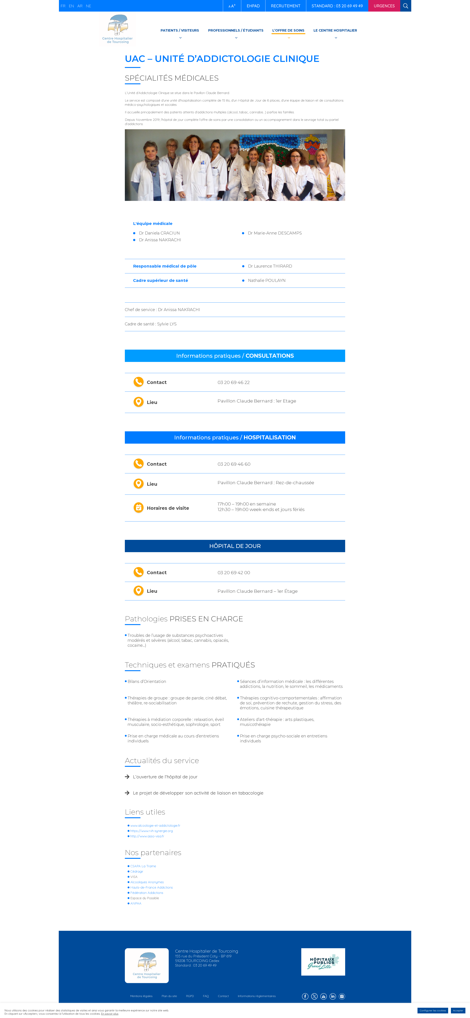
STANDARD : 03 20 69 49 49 (337, 5)
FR (63, 5)
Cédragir (136, 871)
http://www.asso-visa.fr (147, 836)
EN (71, 5)
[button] (235, 776)
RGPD (190, 996)
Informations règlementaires (257, 996)
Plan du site (169, 996)
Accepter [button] (458, 1010)
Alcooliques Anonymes (147, 882)
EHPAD (253, 5)
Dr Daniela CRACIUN (159, 233)
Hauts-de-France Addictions (151, 887)
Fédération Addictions (146, 893)
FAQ (206, 996)
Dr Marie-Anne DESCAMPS (275, 233)
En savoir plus (109, 1013)
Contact (223, 996)
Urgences (384, 5)
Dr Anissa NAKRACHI (160, 239)
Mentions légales (141, 996)
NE (88, 5)
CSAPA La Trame (143, 866)
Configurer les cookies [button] (433, 1010)
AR (80, 5)
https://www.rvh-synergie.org (151, 831)
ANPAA (135, 903)
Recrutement (286, 5)
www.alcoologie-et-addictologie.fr (155, 825)
